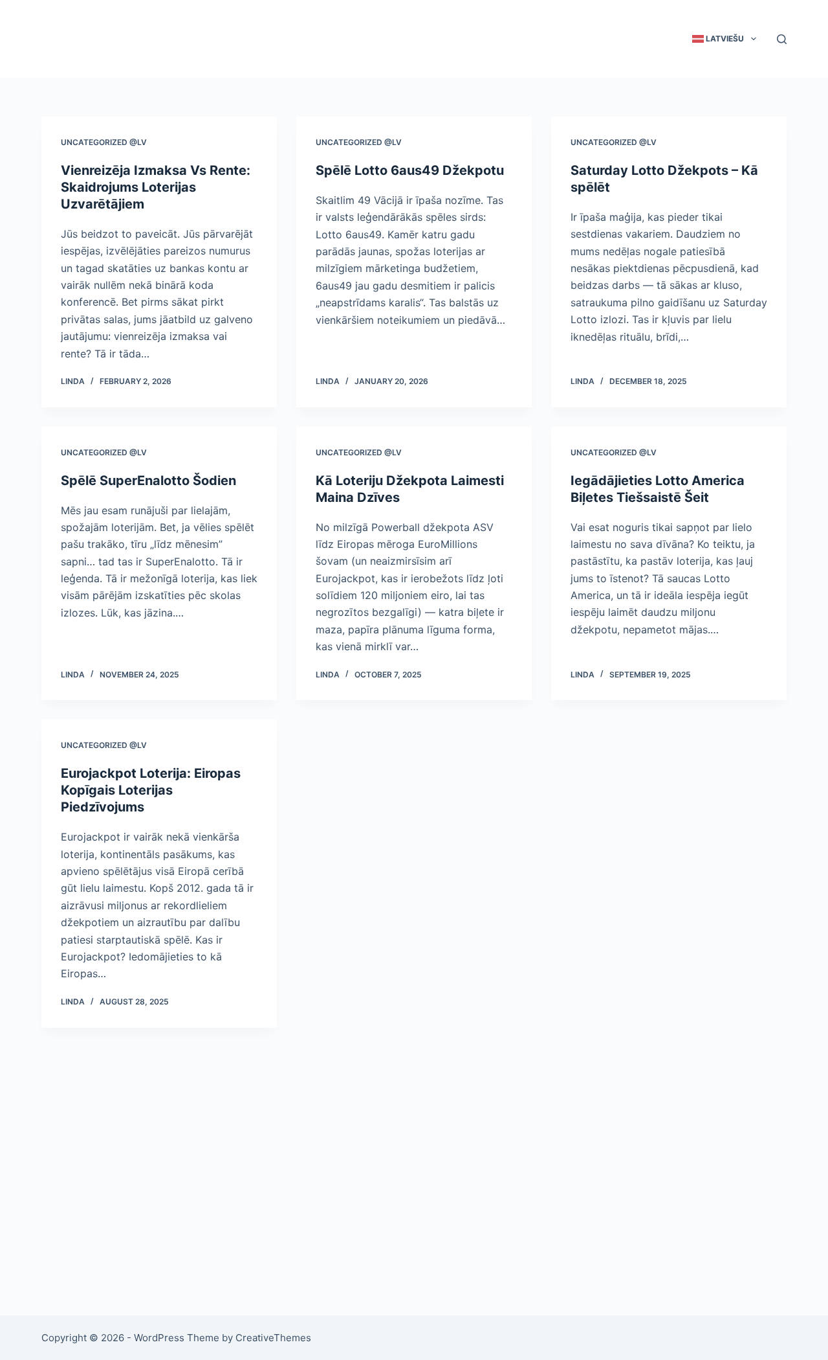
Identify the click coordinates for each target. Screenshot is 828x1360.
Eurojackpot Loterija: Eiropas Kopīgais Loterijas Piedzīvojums (151, 790)
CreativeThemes (273, 1338)
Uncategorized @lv (104, 142)
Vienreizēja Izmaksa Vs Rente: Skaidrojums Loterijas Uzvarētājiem (155, 187)
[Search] (782, 39)
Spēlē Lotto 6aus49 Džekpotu (410, 170)
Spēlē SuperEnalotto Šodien (148, 480)
